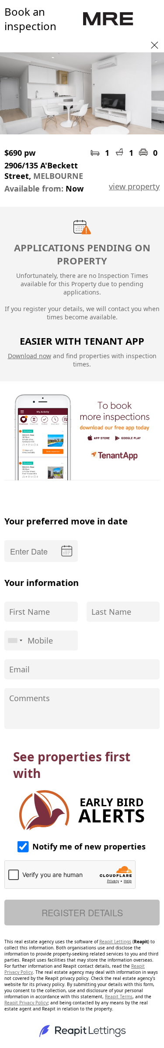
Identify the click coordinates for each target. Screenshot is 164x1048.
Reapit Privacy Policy (26, 1003)
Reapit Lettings (115, 941)
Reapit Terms (119, 996)
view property (134, 186)
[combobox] (15, 640)
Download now (29, 356)
